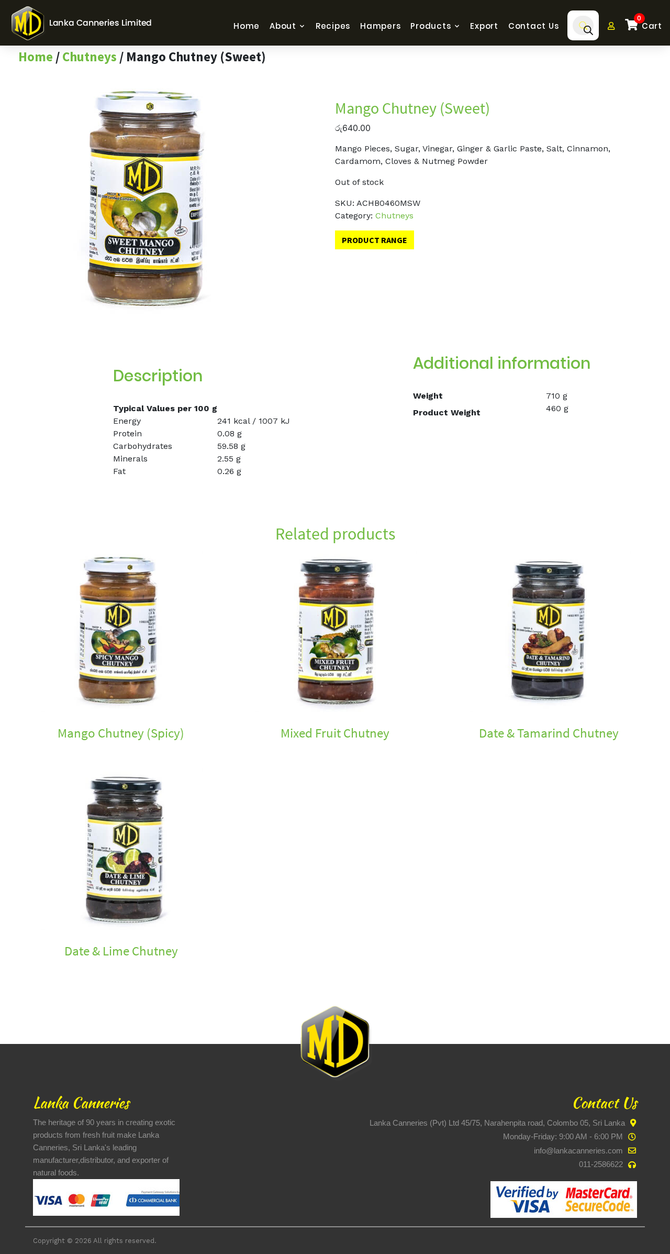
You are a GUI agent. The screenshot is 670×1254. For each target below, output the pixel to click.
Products (430, 25)
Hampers (380, 25)
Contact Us (533, 25)
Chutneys (89, 56)
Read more (40, 751)
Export (484, 25)
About (283, 25)
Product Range (374, 240)
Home (246, 25)
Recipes (333, 25)
